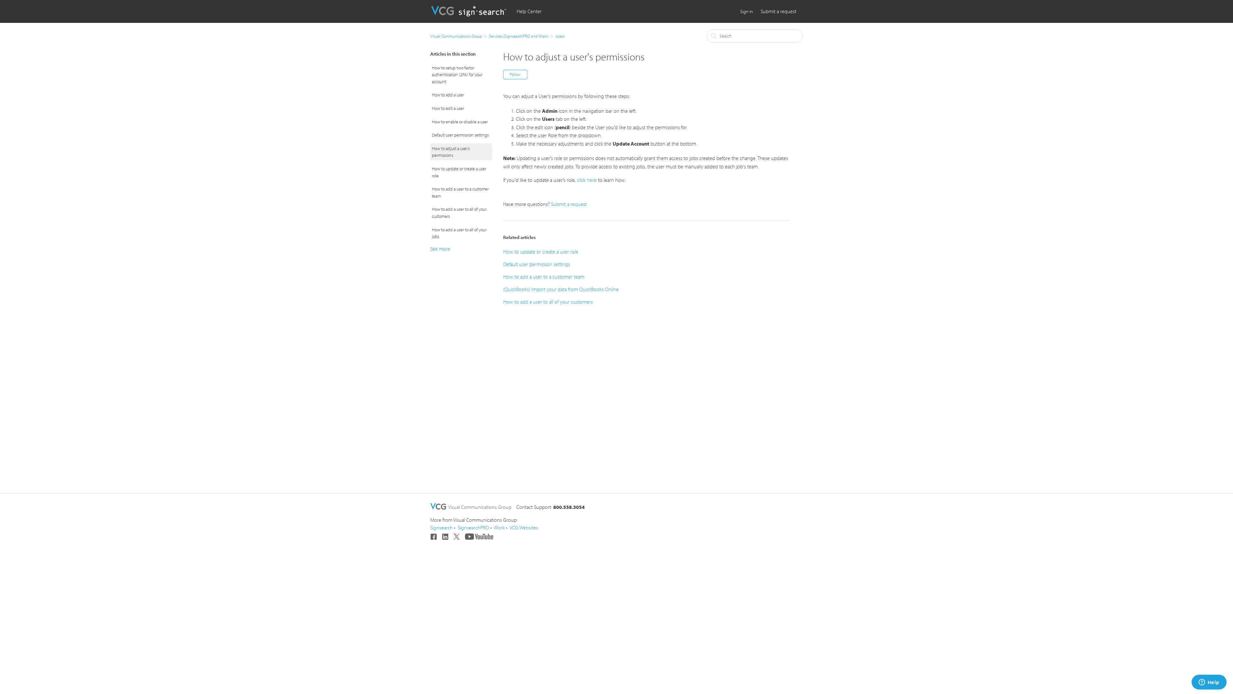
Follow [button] (515, 74)
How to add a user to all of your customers (459, 212)
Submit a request (778, 11)
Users (559, 36)
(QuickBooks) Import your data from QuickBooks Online (561, 289)
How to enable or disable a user (460, 122)
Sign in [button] (746, 11)
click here (587, 180)
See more (440, 248)
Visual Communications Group (456, 36)
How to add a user (448, 95)
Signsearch (441, 527)
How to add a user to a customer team (460, 192)
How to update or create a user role (459, 172)
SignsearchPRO (473, 527)
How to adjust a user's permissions (451, 151)
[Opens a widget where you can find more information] (1209, 683)
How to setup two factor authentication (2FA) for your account (457, 75)
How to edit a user (448, 108)
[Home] (469, 14)
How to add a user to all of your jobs (459, 233)
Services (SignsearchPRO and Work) (518, 36)
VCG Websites (524, 527)
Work (499, 527)
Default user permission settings (460, 135)
